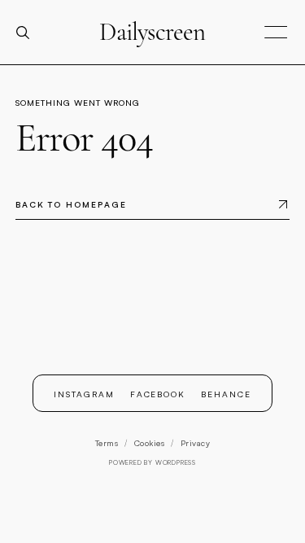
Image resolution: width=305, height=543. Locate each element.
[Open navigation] (276, 33)
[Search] (29, 33)
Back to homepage (71, 204)
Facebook (158, 393)
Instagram (84, 393)
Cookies (149, 443)
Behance (226, 393)
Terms (107, 443)
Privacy (196, 443)
